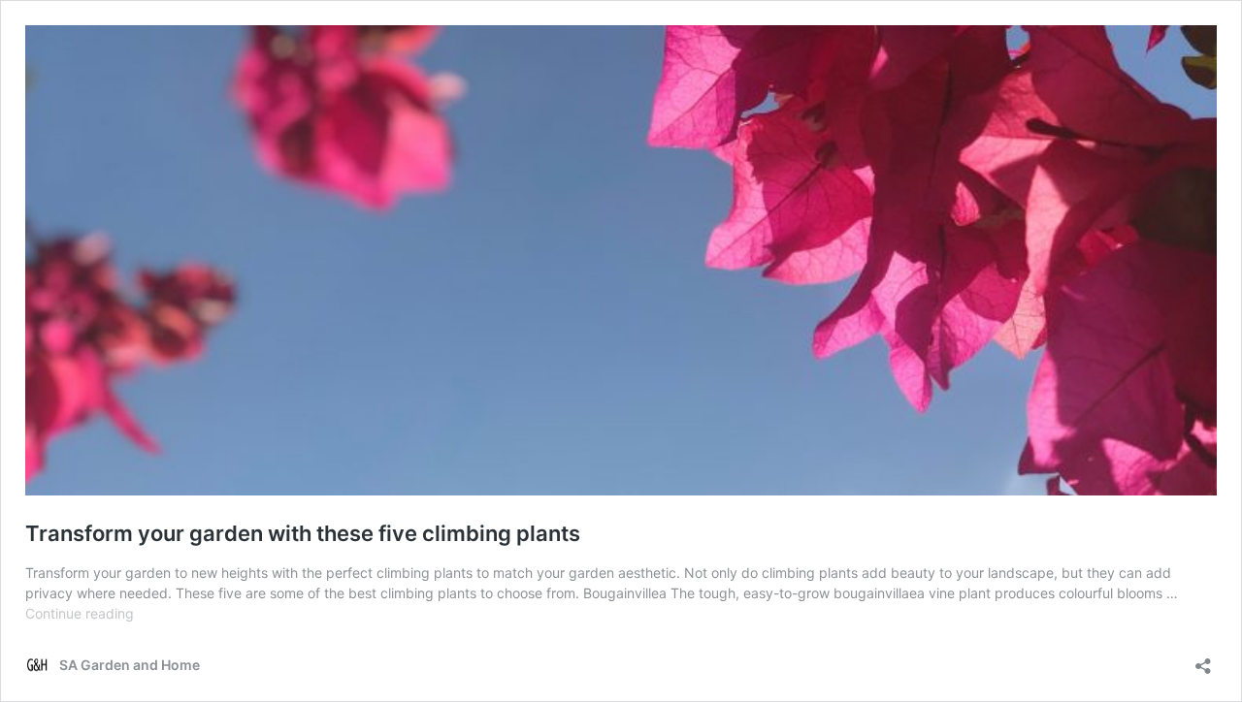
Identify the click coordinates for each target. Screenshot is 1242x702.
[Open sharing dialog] (1203, 660)
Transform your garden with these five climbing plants (302, 533)
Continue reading (79, 613)
